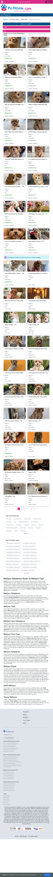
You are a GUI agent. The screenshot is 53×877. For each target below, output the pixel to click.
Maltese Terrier (27, 518)
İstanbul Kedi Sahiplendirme (8, 772)
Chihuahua (27, 524)
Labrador (34, 524)
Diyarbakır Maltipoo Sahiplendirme (29, 564)
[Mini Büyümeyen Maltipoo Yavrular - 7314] (15, 465)
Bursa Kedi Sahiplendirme (8, 778)
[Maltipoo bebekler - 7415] (15, 317)
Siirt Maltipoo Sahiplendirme (12, 570)
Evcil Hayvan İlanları (14, 19)
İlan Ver (48, 2)
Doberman (9, 521)
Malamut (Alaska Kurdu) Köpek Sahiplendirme (12, 765)
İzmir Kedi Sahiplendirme (8, 775)
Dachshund (9, 530)
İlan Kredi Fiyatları (6, 800)
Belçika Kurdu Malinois (23, 521)
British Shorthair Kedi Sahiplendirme (10, 743)
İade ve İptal (5, 802)
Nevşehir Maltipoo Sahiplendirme (13, 561)
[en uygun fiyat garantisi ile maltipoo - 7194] (38, 179)
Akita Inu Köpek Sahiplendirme (9, 763)
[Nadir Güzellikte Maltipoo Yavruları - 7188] (15, 266)
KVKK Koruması (6, 797)
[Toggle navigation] (50, 8)
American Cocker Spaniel (12, 527)
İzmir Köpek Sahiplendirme (8, 787)
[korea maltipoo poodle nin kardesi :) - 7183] (15, 179)
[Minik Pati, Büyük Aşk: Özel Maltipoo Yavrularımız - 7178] (15, 97)
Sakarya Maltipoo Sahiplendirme (13, 555)
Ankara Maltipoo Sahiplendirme (13, 549)
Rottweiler (41, 524)
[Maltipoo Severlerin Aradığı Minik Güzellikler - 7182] (38, 97)
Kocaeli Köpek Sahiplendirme (9, 785)
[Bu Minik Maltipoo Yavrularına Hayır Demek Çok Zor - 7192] (38, 124)
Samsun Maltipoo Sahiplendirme (13, 567)
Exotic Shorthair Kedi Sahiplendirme (10, 748)
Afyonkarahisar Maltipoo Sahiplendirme (32, 561)
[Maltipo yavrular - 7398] (38, 317)
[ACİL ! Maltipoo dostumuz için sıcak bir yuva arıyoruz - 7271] (38, 489)
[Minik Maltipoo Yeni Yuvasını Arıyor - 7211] (38, 206)
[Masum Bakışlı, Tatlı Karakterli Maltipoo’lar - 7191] (15, 124)
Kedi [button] (5, 31)
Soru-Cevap (26, 720)
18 (31, 509)
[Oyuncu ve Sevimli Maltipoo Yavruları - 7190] (38, 70)
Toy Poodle (9, 518)
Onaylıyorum (47, 874)
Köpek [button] (5, 27)
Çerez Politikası (6, 799)
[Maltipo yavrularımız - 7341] (38, 413)
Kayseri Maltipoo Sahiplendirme (30, 552)
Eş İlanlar (25, 717)
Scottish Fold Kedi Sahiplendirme (10, 744)
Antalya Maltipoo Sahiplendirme (29, 549)
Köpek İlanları (24, 19)
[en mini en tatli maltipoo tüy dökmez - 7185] (15, 234)
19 (34, 509)
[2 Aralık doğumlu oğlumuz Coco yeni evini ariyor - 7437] (38, 266)
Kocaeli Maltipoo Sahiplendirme (13, 546)
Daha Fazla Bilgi (40, 874)
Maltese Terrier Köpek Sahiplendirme (10, 760)
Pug (15, 521)
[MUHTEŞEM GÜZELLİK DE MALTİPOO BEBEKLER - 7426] (15, 437)
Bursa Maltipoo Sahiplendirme (29, 543)
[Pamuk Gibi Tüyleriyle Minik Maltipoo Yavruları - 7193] (15, 152)
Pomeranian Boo (17, 518)
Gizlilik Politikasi (6, 795)
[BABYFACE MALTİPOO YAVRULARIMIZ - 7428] (15, 293)
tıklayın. (38, 257)
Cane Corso (18, 524)
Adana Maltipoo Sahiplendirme (13, 558)
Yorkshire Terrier (10, 524)
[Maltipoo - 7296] (38, 465)
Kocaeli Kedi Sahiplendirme (8, 777)
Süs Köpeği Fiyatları (7, 766)
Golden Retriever (37, 518)
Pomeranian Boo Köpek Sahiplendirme (11, 756)
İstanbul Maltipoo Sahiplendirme (13, 543)
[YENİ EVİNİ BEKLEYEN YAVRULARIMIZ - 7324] (38, 389)
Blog (24, 723)
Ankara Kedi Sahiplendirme (8, 773)
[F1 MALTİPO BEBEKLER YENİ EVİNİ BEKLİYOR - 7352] (38, 341)
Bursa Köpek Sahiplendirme (8, 789)
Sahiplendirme (26, 24)
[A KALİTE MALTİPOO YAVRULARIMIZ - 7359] (15, 365)
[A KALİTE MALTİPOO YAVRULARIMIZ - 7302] (38, 437)
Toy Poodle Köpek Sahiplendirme (9, 758)
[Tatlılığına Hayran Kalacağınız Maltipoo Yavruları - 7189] (15, 70)
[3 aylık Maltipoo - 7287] (15, 489)
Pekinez (16, 530)
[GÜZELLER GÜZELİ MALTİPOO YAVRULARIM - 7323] (15, 389)
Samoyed (31, 527)
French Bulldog (34, 521)
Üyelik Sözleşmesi (6, 804)
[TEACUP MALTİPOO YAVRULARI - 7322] (38, 365)
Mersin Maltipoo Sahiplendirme (29, 555)
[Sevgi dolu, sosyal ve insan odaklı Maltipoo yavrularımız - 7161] (15, 42)
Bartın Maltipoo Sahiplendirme (28, 570)
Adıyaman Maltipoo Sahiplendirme (29, 558)
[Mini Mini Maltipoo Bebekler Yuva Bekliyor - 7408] (15, 341)
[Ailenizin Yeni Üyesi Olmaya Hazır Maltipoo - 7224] (15, 206)
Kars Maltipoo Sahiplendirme (12, 564)
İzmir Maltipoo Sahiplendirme (29, 546)
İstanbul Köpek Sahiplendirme (9, 784)
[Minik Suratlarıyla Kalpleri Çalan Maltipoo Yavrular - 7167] (38, 42)
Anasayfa (5, 19)
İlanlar (25, 714)
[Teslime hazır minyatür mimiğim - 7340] (15, 413)
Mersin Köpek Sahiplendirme (9, 790)
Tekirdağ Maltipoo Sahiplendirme (13, 552)
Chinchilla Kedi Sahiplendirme (9, 749)
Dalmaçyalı (38, 527)
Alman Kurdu (23, 530)
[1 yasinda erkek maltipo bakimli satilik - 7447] (38, 293)
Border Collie (23, 527)
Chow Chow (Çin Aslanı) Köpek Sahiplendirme (12, 761)
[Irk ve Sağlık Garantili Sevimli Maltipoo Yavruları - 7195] (38, 152)
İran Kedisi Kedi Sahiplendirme (9, 746)
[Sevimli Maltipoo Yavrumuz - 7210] (38, 234)
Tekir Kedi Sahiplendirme (8, 751)
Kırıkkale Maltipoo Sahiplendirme (30, 567)
